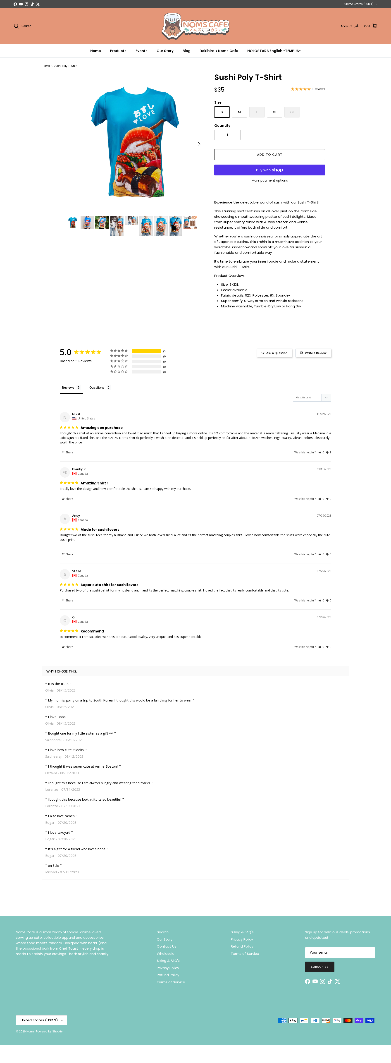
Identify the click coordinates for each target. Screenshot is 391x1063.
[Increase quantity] (236, 135)
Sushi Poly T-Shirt (65, 66)
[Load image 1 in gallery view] (135, 142)
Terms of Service (171, 982)
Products (118, 50)
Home (95, 50)
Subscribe (320, 967)
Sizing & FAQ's (168, 960)
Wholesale (165, 953)
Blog (187, 50)
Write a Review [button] (316, 353)
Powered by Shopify (49, 1031)
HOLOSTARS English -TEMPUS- (274, 50)
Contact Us (166, 946)
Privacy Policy (168, 967)
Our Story (165, 50)
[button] (321, 452)
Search (163, 932)
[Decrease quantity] (218, 135)
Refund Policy (168, 974)
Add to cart (269, 154)
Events (142, 50)
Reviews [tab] (68, 387)
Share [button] (69, 452)
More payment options (270, 180)
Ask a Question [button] (276, 353)
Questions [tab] (96, 387)
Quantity (222, 125)
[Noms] (195, 26)
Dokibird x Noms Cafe (219, 50)
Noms (30, 1031)
